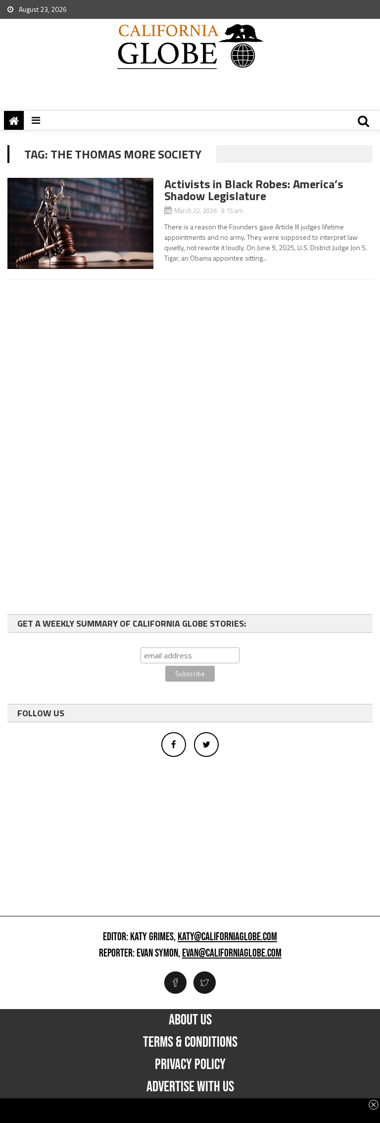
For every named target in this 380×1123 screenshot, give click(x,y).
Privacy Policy (190, 1064)
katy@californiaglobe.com (227, 937)
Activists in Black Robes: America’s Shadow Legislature (253, 190)
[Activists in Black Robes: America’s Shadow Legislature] (80, 223)
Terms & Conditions (190, 1042)
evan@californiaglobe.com (232, 954)
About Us (190, 1020)
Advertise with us (190, 1087)
